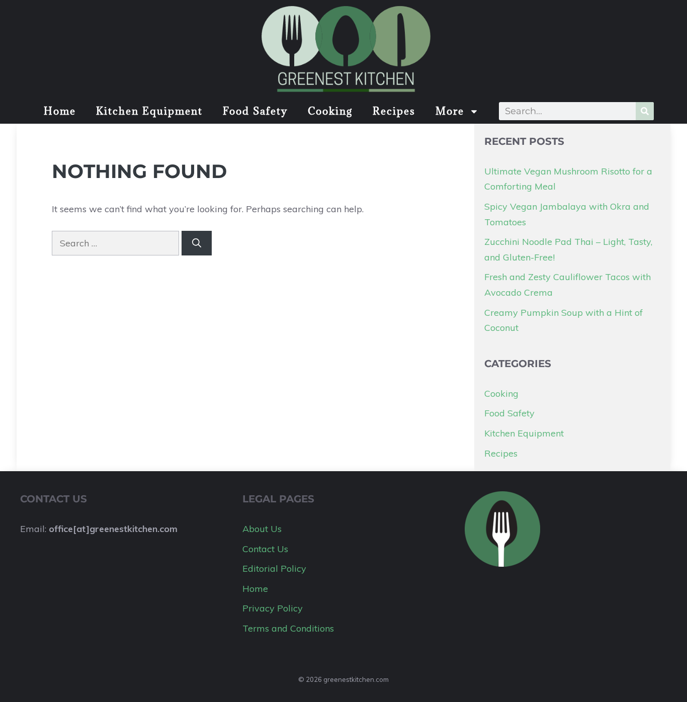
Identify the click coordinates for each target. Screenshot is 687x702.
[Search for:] (117, 243)
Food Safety (255, 111)
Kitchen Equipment (149, 111)
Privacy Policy (272, 608)
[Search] (645, 111)
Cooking (330, 111)
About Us (262, 529)
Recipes (394, 111)
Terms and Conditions (288, 628)
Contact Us (265, 549)
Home (60, 111)
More (450, 111)
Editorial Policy (274, 568)
